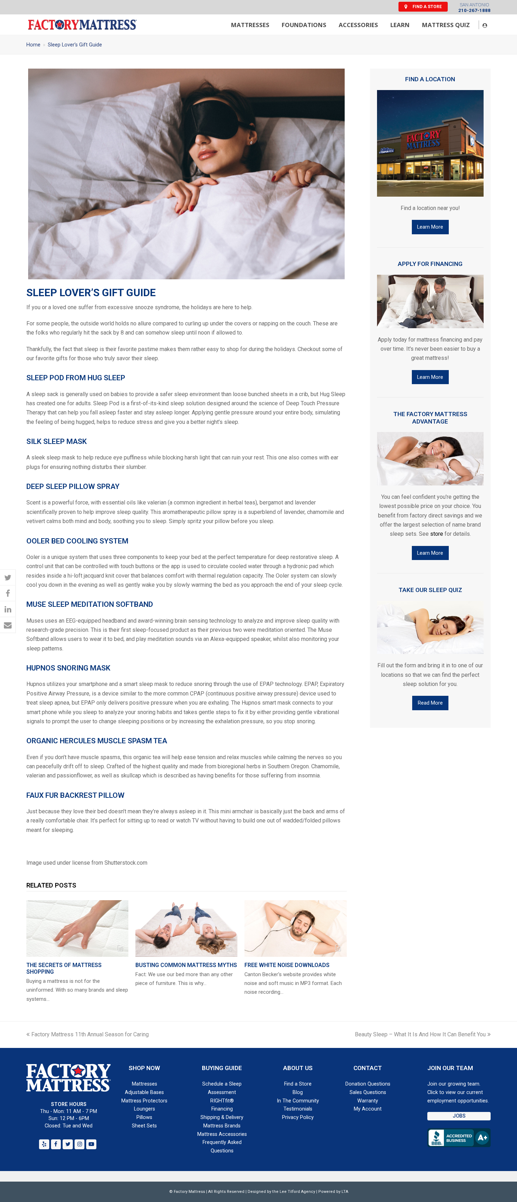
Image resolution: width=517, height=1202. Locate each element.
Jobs (459, 1116)
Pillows (144, 1117)
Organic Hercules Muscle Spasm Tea (96, 741)
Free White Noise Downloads (287, 965)
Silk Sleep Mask (56, 441)
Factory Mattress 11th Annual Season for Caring (90, 1034)
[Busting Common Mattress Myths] (186, 928)
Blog (298, 1092)
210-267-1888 (474, 10)
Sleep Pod (45, 378)
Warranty (367, 1101)
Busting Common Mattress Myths (186, 965)
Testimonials (297, 1109)
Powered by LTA (333, 1191)
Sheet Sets (144, 1126)
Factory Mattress (189, 1191)
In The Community (298, 1101)
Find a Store (298, 1084)
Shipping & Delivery (221, 1117)
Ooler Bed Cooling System (77, 541)
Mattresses (144, 1084)
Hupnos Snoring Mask (68, 668)
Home (33, 45)
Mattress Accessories (222, 1134)
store (436, 533)
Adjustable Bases (144, 1092)
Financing (222, 1109)
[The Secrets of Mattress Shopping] (77, 928)
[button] (8, 577)
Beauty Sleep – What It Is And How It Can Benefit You (420, 1034)
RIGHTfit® (222, 1101)
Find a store (427, 6)
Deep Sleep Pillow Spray (73, 486)
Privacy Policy (298, 1117)
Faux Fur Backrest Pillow (75, 795)
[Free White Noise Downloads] (295, 928)
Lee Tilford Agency (297, 1191)
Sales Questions (368, 1092)
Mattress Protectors (144, 1101)
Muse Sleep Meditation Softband (89, 604)
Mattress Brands (222, 1126)
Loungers (144, 1109)
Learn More (430, 227)
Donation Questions (367, 1084)
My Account (368, 1109)
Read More (430, 703)
